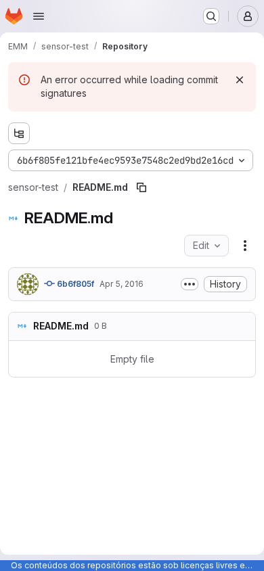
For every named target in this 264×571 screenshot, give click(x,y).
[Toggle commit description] (189, 284)
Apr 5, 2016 (122, 284)
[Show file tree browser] (19, 133)
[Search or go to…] (211, 16)
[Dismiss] (240, 80)
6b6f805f (74, 284)
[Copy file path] (141, 187)
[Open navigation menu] (38, 16)
